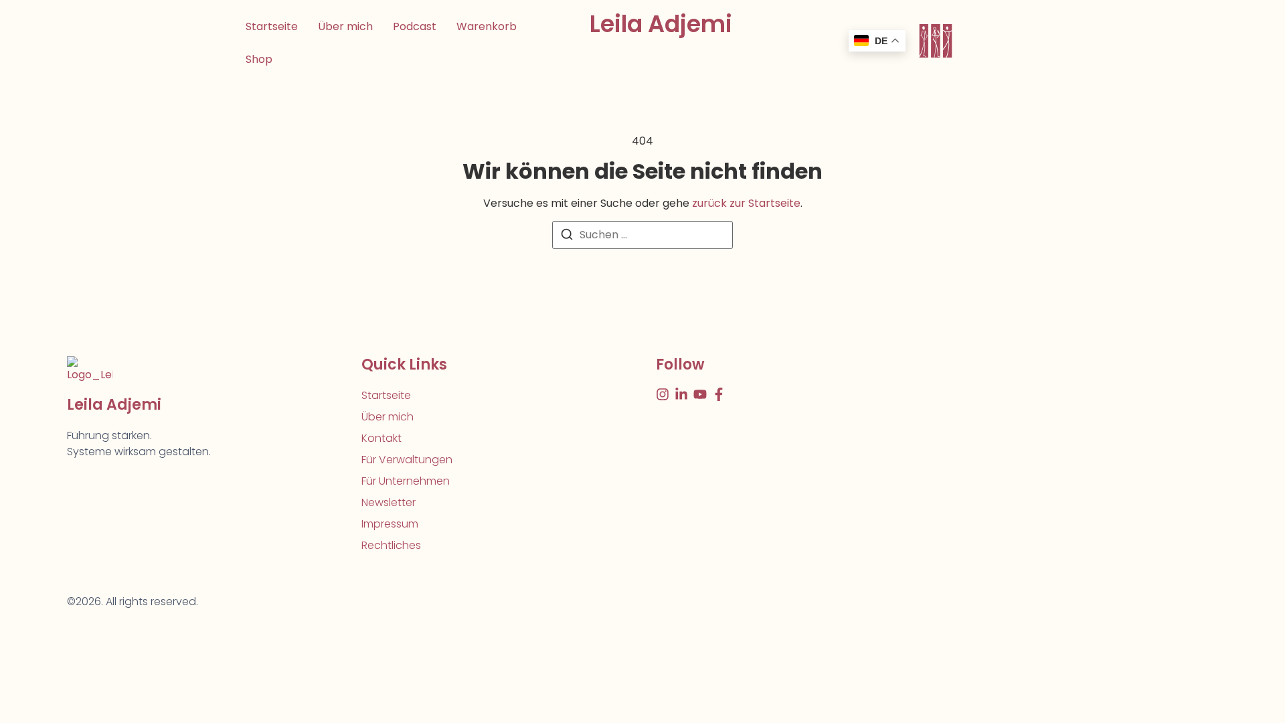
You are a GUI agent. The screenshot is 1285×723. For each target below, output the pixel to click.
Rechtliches (391, 545)
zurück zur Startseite (746, 203)
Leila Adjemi (661, 23)
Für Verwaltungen (406, 459)
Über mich (345, 26)
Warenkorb (486, 26)
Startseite (272, 26)
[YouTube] (700, 394)
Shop (259, 59)
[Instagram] (662, 394)
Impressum (389, 524)
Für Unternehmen (405, 481)
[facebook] (718, 394)
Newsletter (388, 502)
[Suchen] (566, 236)
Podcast (414, 26)
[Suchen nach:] (642, 235)
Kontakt (381, 438)
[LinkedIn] (681, 394)
